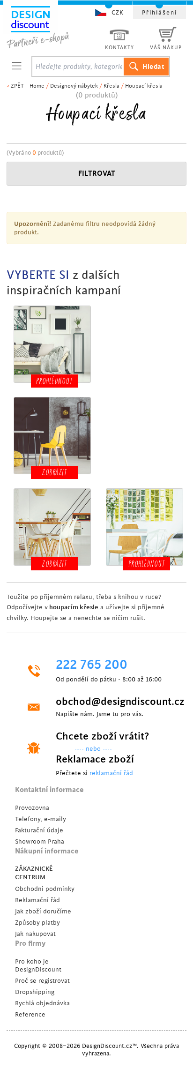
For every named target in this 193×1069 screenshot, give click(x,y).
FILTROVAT (96, 174)
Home (37, 86)
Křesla (111, 86)
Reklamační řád (37, 900)
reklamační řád (111, 773)
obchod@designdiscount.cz (113, 701)
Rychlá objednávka (42, 1003)
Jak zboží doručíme (43, 911)
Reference (30, 1014)
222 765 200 (91, 665)
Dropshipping (34, 991)
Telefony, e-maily (40, 818)
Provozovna (32, 807)
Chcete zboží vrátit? (102, 736)
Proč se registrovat (42, 980)
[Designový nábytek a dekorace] (50, 26)
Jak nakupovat (35, 933)
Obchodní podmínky (44, 888)
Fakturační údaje (39, 830)
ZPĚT (17, 86)
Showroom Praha (39, 841)
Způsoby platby (37, 922)
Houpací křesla (144, 86)
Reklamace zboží (95, 759)
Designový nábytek (74, 86)
